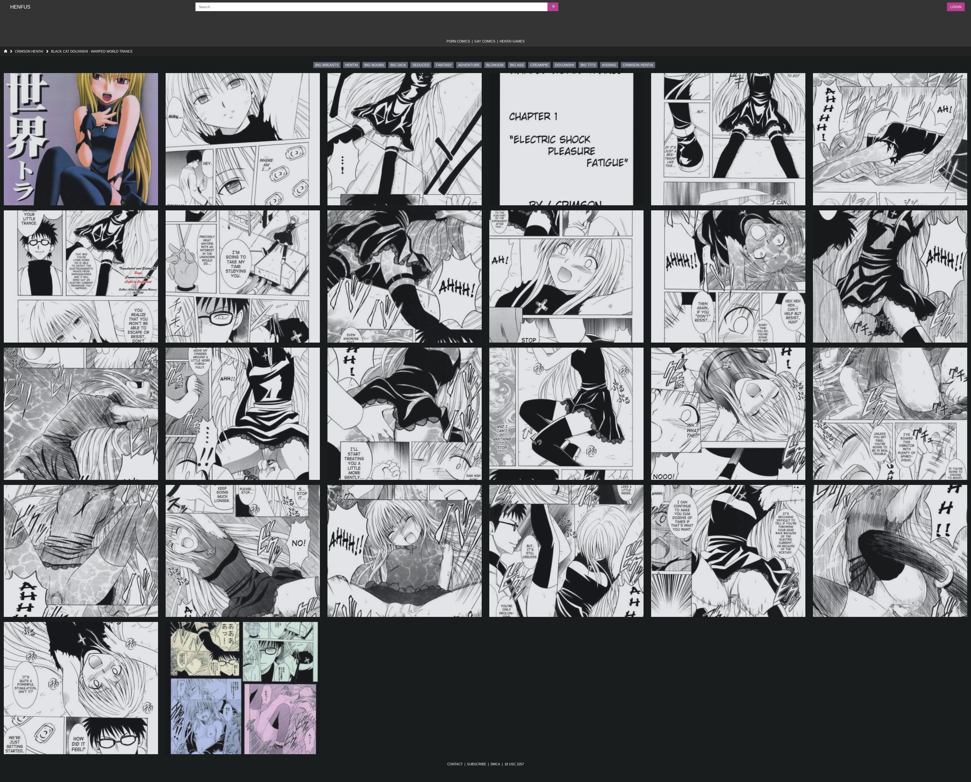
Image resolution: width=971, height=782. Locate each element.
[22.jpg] (566, 551)
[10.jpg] (566, 276)
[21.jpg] (404, 551)
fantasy (444, 65)
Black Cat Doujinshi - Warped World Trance (92, 51)
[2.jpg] (243, 139)
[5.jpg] (728, 139)
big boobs (374, 65)
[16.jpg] (566, 414)
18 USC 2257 (514, 764)
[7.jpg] (81, 276)
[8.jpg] (243, 276)
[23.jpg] (728, 551)
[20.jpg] (243, 551)
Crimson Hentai (29, 51)
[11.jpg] (728, 276)
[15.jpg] (404, 414)
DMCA (495, 764)
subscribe (476, 764)
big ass (517, 65)
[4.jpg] (566, 139)
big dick (398, 65)
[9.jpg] (404, 276)
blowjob (494, 65)
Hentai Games (512, 41)
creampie (539, 65)
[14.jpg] (243, 414)
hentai (351, 65)
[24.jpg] (890, 551)
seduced (420, 65)
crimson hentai (638, 65)
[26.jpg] (243, 688)
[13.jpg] (81, 414)
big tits (588, 65)
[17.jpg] (728, 414)
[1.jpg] (81, 139)
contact (455, 764)
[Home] (5, 51)
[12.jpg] (890, 276)
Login (955, 7)
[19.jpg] (81, 551)
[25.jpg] (81, 688)
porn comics (458, 41)
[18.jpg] (890, 414)
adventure (469, 65)
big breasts (327, 65)
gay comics (484, 41)
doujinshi (564, 65)
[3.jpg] (404, 139)
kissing (609, 65)
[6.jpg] (890, 139)
